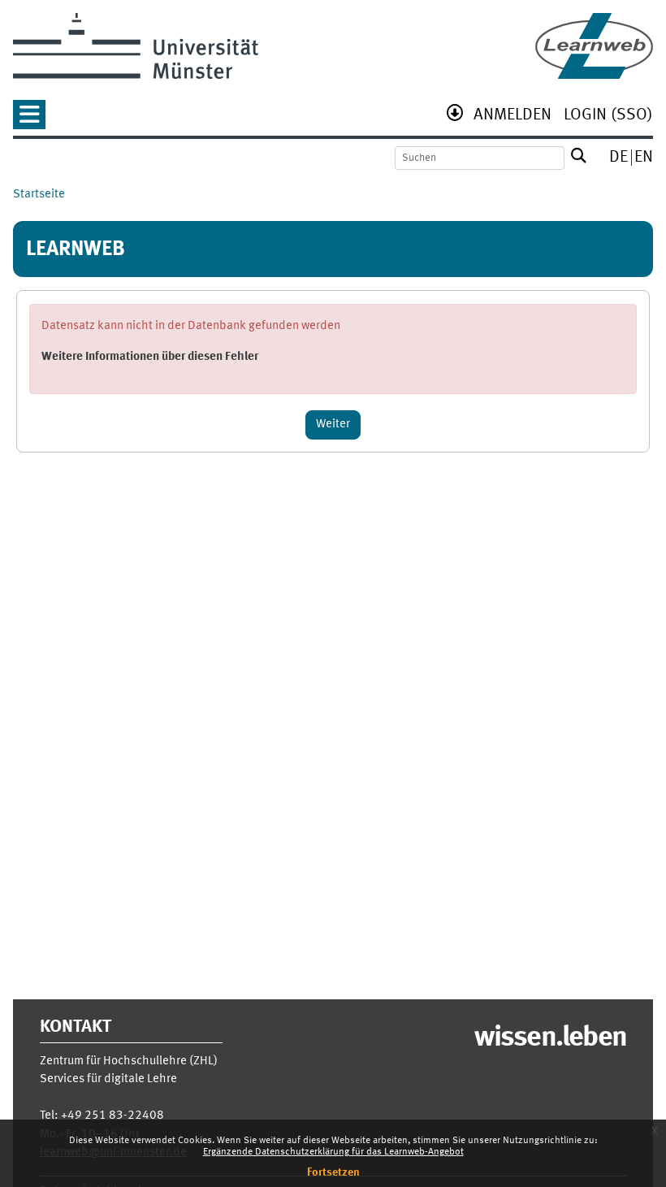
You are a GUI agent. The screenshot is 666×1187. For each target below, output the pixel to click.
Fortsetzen (333, 1172)
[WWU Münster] (135, 46)
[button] (29, 120)
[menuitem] (512, 116)
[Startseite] (594, 46)
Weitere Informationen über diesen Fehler (149, 357)
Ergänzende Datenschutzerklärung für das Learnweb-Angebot (333, 1152)
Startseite (39, 194)
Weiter (333, 424)
